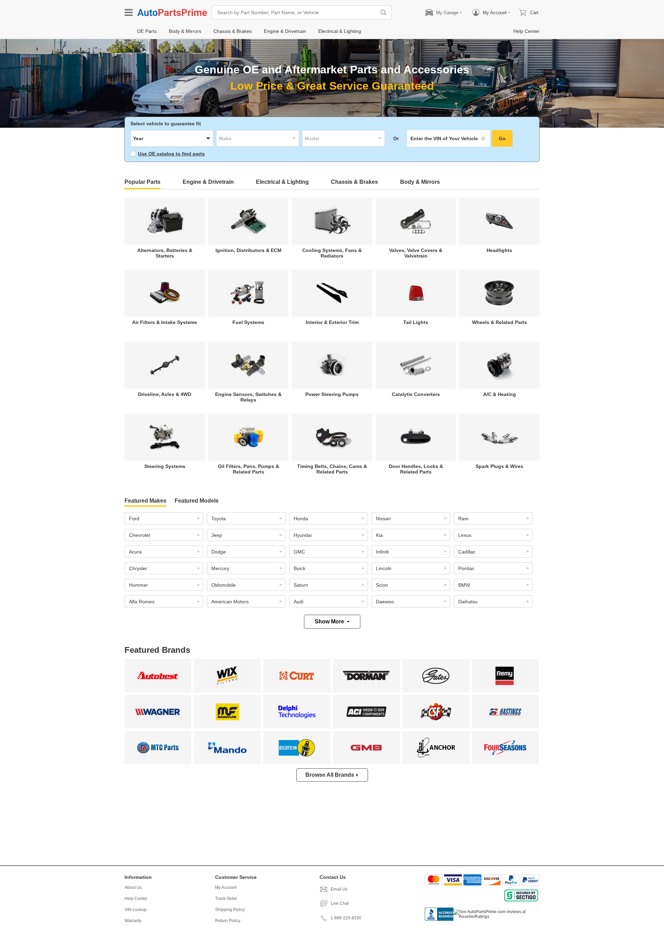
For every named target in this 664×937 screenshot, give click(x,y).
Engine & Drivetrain (208, 182)
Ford (134, 518)
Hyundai (303, 535)
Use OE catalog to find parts (171, 153)
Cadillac (467, 552)
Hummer (138, 585)
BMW (464, 585)
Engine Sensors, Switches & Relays (248, 397)
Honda (301, 518)
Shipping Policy (230, 909)
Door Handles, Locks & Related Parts (416, 469)
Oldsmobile (223, 585)
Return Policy (227, 920)
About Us (133, 887)
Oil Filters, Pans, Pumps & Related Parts (248, 469)
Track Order (226, 898)
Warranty (132, 920)
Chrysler (138, 568)
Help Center (135, 898)
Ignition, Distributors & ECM (248, 250)
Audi (298, 601)
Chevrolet (139, 535)
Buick (299, 568)
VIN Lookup (135, 909)
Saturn (301, 585)
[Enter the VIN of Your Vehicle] (448, 138)
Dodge (218, 552)
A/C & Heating (499, 394)
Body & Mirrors (420, 182)
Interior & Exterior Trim (332, 322)
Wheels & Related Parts (499, 322)
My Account (226, 887)
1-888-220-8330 (346, 918)
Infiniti (382, 552)
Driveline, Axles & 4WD (164, 394)
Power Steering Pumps (332, 394)
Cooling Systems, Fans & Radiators (332, 253)
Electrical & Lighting (282, 182)
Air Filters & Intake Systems (164, 322)
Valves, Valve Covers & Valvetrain (415, 253)
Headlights (499, 250)
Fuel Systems (248, 322)
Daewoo (385, 601)
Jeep (216, 535)
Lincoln (383, 568)
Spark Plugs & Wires (499, 466)
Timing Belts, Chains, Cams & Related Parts (332, 469)
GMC (299, 552)
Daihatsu (468, 601)
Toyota (218, 518)
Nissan (383, 518)
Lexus (464, 535)
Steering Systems (164, 466)
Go (502, 138)
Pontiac (466, 568)
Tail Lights (415, 322)
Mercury (220, 568)
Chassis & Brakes (354, 182)
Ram (463, 518)
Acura (135, 552)
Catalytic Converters (416, 394)
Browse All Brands (329, 775)
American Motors (230, 601)
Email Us (339, 889)
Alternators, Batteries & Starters (164, 253)
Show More (329, 621)
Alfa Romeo (142, 601)
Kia (379, 535)
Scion (382, 585)
